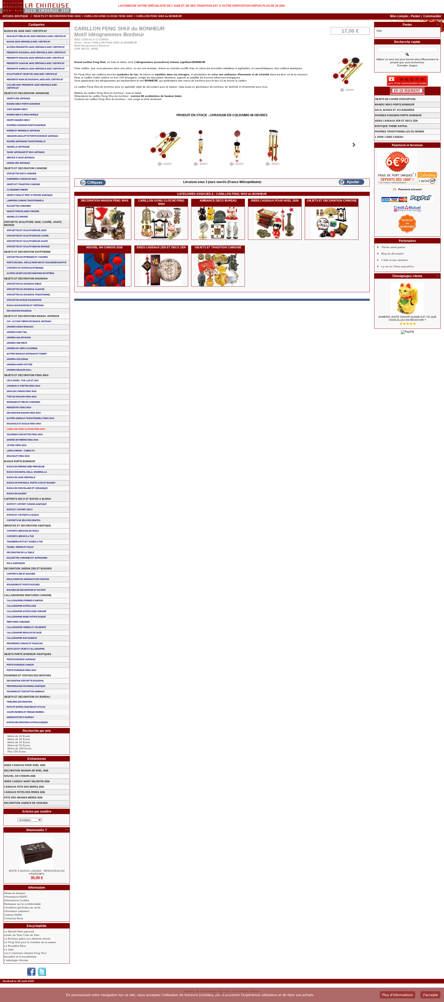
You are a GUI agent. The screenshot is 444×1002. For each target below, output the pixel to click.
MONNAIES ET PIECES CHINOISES (23, 402)
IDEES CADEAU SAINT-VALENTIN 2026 (27, 781)
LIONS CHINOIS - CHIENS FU (21, 451)
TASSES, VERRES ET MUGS (20, 547)
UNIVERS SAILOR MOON (19, 337)
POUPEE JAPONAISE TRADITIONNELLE (26, 141)
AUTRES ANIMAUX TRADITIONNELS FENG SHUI (30, 418)
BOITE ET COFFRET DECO (20, 509)
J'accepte (430, 995)
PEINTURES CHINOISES (18, 622)
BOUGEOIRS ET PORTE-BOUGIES (23, 585)
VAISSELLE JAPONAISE (18, 147)
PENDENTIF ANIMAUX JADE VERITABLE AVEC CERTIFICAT (36, 69)
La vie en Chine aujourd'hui (397, 266)
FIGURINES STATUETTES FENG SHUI (25, 434)
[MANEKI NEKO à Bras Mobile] (407, 299)
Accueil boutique (15, 16)
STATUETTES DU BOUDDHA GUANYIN (25, 289)
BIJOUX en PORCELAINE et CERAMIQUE (27, 488)
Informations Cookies (16, 900)
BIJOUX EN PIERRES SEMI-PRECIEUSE (25, 467)
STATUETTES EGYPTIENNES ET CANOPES (27, 257)
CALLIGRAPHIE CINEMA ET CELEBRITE (26, 627)
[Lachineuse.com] (35, 6)
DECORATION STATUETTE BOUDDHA (25, 681)
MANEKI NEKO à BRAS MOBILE (22, 115)
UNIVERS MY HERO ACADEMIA (22, 348)
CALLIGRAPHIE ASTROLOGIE (21, 606)
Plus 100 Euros (16, 751)
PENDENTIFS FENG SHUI (19, 407)
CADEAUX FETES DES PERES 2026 (24, 792)
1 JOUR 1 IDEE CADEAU (389, 137)
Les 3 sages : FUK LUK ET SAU (23, 380)
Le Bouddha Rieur (15, 945)
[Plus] (66, 830)
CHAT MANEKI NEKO (17, 109)
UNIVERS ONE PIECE (17, 343)
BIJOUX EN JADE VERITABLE (21, 477)
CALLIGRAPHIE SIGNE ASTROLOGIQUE (26, 617)
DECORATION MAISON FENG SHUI (104, 200)
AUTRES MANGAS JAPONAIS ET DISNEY (27, 354)
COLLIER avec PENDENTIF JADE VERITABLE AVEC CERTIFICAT (32, 86)
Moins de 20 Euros (18, 739)
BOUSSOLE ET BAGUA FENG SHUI (24, 424)
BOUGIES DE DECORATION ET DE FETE (26, 590)
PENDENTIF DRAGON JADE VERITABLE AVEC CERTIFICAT (35, 58)
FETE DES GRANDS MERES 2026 (23, 797)
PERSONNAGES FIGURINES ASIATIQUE (26, 686)
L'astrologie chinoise (16, 960)
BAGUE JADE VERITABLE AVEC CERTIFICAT (28, 42)
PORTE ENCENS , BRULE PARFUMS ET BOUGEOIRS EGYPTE (36, 262)
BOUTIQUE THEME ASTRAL (391, 126)
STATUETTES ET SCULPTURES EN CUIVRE (28, 236)
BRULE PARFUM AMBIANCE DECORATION (28, 579)
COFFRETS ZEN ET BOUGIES (21, 574)
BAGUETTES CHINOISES (19, 206)
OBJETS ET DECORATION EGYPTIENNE (27, 252)
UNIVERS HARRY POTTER (19, 364)
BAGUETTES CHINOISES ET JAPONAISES (27, 558)
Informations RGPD (15, 896)
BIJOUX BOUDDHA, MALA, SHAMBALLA (27, 472)
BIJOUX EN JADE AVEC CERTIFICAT (25, 31)
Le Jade (9, 949)
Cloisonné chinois (17, 190)
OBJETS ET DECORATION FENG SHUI (57, 16)
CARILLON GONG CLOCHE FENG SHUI (108, 16)
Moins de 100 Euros (19, 748)
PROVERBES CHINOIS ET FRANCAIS (25, 643)
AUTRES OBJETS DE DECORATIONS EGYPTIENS (30, 273)
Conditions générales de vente (22, 907)
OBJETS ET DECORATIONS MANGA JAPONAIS (31, 316)
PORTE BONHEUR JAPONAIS (21, 659)
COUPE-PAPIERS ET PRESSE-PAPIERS (25, 712)
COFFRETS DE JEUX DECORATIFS (23, 520)
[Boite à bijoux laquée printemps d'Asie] (36, 852)
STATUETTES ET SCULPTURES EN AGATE (27, 241)
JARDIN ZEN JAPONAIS (18, 163)
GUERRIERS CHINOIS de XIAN (21, 179)
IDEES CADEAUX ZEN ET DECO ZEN (161, 247)
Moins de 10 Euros (18, 736)
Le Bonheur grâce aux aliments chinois (27, 938)
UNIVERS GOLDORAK (17, 359)
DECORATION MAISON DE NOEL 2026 (26, 770)
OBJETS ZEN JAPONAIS (18, 98)
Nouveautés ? (36, 830)
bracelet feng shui (18, 456)
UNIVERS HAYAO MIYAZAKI (20, 327)
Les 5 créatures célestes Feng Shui (25, 953)
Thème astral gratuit (393, 247)
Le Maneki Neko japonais (19, 931)
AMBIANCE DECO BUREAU (218, 200)
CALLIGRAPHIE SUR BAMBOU (22, 638)
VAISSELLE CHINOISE (17, 217)
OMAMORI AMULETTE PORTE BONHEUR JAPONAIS (32, 136)
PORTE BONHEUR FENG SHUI (21, 670)
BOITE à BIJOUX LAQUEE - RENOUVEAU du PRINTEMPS (36, 872)
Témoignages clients (407, 276)
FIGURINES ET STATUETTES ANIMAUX (25, 691)
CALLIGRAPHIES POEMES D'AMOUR (25, 600)
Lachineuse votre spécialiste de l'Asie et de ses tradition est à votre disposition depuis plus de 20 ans (201, 5)
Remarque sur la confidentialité (22, 904)
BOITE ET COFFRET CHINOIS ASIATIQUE (27, 504)
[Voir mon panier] (437, 24)
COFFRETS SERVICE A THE (20, 536)
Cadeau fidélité (13, 914)
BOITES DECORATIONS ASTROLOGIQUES (27, 722)
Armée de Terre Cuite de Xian (21, 935)
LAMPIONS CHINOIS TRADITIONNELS (25, 200)
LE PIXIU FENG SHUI (16, 445)
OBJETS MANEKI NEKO (18, 120)
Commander (432, 16)
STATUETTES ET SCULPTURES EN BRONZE (28, 246)
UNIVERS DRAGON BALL (19, 370)
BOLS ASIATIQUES (16, 563)
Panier (416, 16)
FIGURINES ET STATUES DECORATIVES (27, 675)
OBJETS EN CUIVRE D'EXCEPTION (395, 99)
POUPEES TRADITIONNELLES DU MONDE (399, 131)
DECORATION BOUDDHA (19, 311)
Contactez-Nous (13, 918)
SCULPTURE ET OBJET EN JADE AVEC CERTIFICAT (32, 74)
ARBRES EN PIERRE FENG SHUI (22, 440)
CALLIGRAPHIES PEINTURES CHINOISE (27, 595)
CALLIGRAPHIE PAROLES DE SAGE (24, 633)
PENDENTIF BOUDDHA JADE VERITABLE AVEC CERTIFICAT (36, 52)
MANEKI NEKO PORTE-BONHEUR (23, 104)
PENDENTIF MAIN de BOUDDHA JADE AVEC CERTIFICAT (35, 79)
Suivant (354, 144)
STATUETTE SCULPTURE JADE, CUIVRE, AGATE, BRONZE (33, 223)
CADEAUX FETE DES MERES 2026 (24, 787)
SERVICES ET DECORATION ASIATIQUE (27, 525)
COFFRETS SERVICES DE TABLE (23, 531)
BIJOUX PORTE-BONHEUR (19, 461)
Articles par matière (36, 811)
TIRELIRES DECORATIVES (19, 702)
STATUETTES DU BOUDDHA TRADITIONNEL (28, 295)
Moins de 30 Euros (18, 742)
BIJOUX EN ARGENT (17, 494)
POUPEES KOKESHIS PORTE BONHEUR (26, 125)
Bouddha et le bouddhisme (20, 956)
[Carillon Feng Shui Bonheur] (165, 149)
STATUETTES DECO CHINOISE (21, 173)
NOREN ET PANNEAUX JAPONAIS (23, 131)
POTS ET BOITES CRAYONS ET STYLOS (26, 707)
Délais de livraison (14, 893)
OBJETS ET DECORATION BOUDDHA (26, 278)
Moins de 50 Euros (18, 745)
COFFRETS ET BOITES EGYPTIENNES (25, 268)
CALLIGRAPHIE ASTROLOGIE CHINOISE (26, 611)
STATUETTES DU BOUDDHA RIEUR (24, 284)
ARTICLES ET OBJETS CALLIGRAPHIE (25, 649)
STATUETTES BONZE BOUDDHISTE (24, 300)
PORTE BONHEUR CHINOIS (20, 665)
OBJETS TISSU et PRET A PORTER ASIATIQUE (29, 195)
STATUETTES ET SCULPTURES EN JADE (26, 230)
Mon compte (399, 16)
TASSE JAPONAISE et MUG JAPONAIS (25, 152)
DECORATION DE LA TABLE (20, 552)
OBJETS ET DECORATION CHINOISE (332, 200)
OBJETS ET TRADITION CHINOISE (218, 247)
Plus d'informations (397, 995)
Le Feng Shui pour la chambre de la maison (30, 942)
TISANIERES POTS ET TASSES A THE (25, 542)
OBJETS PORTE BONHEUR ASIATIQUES (27, 654)
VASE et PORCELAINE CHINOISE (23, 211)
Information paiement (16, 911)
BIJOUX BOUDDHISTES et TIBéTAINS (25, 305)
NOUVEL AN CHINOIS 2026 (104, 247)
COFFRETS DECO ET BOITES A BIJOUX (27, 499)
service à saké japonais (20, 158)
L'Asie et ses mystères (394, 260)
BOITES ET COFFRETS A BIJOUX (23, 515)
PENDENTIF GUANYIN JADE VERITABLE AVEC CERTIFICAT (35, 63)
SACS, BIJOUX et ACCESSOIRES (394, 110)
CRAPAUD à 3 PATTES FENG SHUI (23, 386)
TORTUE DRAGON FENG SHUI (21, 397)
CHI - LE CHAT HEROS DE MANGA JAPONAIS (29, 321)
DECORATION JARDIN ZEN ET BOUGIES (28, 568)
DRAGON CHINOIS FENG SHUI (21, 391)
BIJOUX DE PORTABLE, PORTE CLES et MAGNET (31, 483)
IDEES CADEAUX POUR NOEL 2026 (275, 200)
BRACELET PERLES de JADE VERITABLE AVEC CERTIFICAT (36, 36)
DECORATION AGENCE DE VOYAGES (26, 803)
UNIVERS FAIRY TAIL (17, 332)
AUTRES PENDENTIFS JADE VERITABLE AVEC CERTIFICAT (36, 47)
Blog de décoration (392, 253)
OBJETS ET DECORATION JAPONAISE (26, 93)
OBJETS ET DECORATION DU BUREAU (27, 697)
